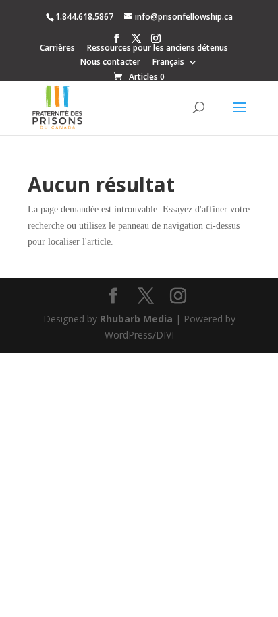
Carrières (57, 48)
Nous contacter (110, 62)
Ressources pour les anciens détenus (157, 48)
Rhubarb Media (136, 318)
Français (168, 62)
